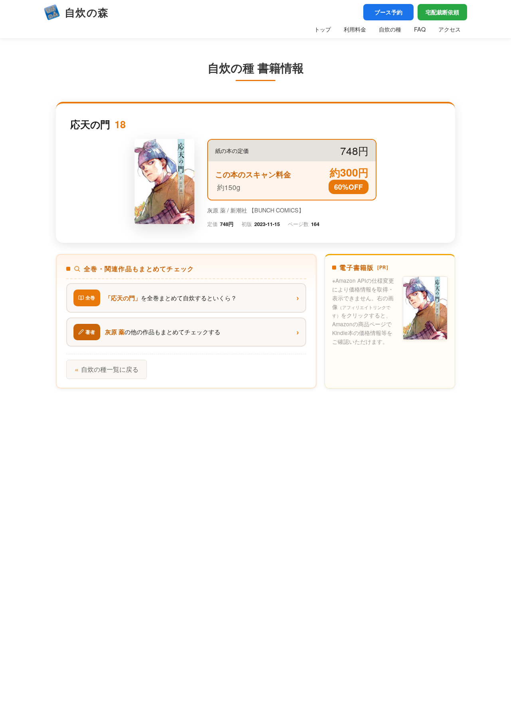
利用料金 (355, 29)
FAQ (420, 29)
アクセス (449, 29)
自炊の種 (390, 29)
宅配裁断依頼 (442, 12)
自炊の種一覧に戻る (107, 369)
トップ (322, 29)
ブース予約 (388, 12)
